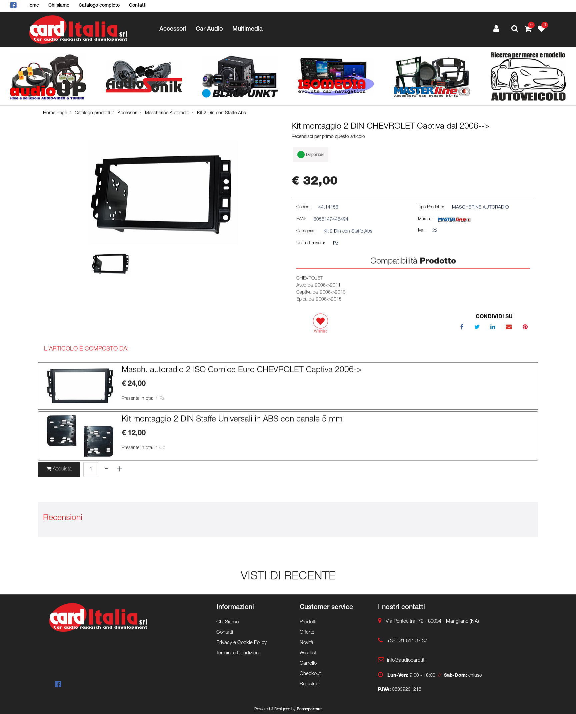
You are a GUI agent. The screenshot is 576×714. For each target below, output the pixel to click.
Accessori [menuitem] (172, 29)
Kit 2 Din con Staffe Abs (221, 113)
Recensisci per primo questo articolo (328, 137)
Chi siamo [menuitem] (58, 5)
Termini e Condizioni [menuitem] (238, 653)
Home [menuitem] (32, 5)
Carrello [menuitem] (308, 663)
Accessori (127, 113)
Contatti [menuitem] (137, 5)
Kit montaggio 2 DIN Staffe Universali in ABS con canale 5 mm (232, 420)
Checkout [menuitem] (310, 673)
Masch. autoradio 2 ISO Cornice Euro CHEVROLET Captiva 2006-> (242, 370)
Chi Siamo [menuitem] (227, 622)
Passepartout (309, 709)
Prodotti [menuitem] (308, 622)
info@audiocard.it (405, 660)
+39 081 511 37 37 (407, 641)
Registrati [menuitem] (310, 684)
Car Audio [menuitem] (209, 29)
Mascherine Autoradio (167, 113)
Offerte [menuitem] (307, 632)
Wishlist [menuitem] (308, 653)
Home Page (55, 113)
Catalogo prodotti (92, 113)
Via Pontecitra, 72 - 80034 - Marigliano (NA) (432, 621)
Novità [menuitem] (306, 642)
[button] (163, 193)
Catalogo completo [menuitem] (99, 5)
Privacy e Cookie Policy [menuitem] (241, 642)
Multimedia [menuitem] (247, 29)
